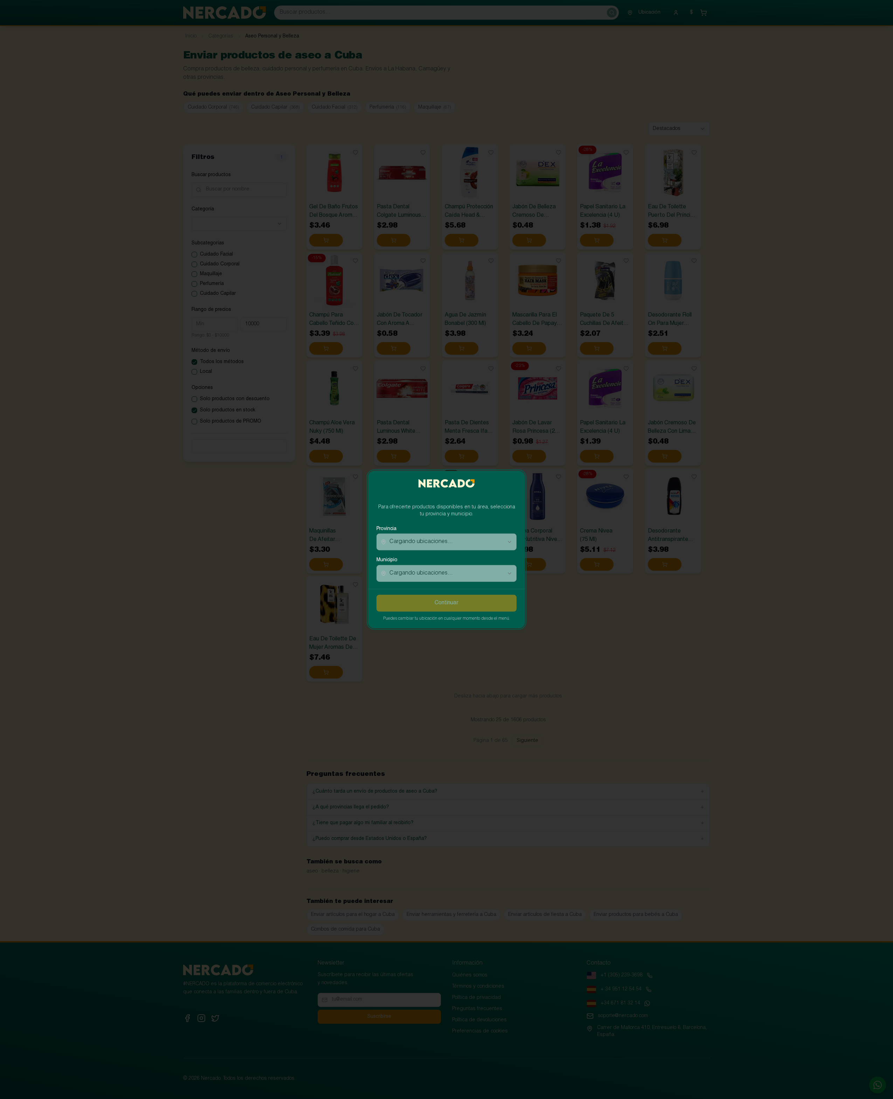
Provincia (386, 529)
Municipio (386, 560)
